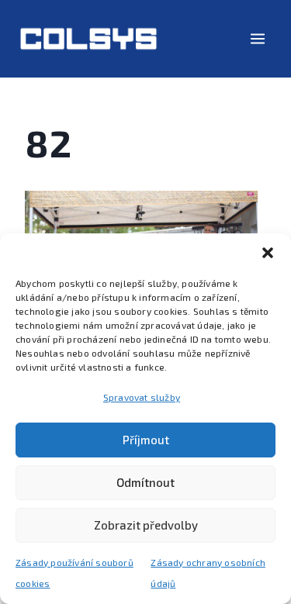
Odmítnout (145, 482)
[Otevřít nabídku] (257, 38)
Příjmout (146, 440)
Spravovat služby (141, 397)
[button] (267, 253)
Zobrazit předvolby (146, 525)
